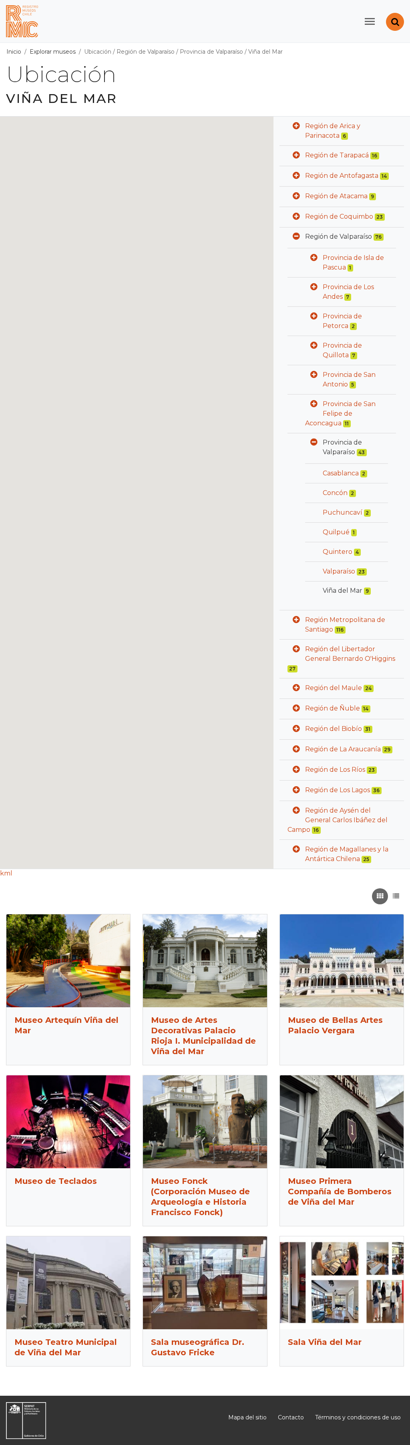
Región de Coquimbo (339, 216)
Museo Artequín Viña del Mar (66, 1025)
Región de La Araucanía (343, 749)
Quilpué (336, 532)
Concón (335, 493)
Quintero (337, 551)
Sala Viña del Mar (325, 1342)
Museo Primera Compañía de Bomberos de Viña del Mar (340, 1191)
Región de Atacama (336, 196)
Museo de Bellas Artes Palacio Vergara (335, 1025)
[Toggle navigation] (370, 21)
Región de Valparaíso (146, 51)
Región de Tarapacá (337, 155)
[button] (296, 126)
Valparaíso (339, 571)
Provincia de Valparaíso (211, 51)
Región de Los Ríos (335, 769)
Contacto (291, 1417)
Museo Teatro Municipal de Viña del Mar (65, 1347)
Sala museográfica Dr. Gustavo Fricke (197, 1347)
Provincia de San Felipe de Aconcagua (340, 413)
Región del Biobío (333, 729)
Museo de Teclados (55, 1181)
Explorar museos (53, 51)
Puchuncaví (342, 512)
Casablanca (341, 473)
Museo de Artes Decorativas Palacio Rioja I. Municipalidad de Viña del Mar (203, 1035)
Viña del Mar (265, 51)
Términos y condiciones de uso (358, 1417)
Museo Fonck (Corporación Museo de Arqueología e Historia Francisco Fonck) (200, 1196)
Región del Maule (333, 688)
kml (6, 873)
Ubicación (97, 51)
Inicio (13, 51)
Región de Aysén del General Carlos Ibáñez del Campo (337, 820)
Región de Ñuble (332, 708)
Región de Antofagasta (341, 175)
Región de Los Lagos (337, 790)
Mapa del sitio (247, 1417)
